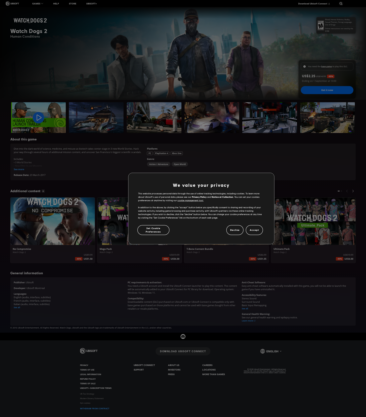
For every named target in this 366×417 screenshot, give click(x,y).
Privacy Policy (199, 196)
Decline (235, 230)
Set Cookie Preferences (153, 230)
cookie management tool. (190, 200)
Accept (254, 230)
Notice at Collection (222, 196)
